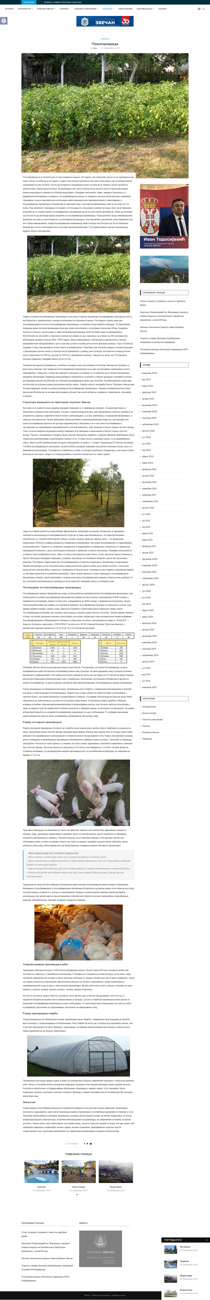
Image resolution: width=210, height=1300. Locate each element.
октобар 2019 (149, 649)
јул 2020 (146, 591)
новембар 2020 (149, 565)
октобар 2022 (149, 418)
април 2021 (147, 533)
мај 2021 (146, 527)
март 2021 (147, 540)
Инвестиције (78, 1187)
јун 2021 (146, 520)
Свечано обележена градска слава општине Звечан (47, 1258)
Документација (144, 9)
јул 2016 (146, 681)
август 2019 (148, 662)
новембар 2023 (149, 373)
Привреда (107, 9)
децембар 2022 (149, 405)
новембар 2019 (149, 642)
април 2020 (148, 610)
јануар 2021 (148, 553)
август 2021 (148, 508)
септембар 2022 (150, 424)
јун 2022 (146, 444)
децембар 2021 (149, 482)
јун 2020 (146, 597)
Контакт (163, 9)
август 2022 (148, 431)
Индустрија (116, 1187)
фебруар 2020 (149, 623)
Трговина (185, 1246)
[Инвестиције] (79, 1171)
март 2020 (147, 617)
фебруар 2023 (149, 392)
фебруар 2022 (149, 469)
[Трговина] (170, 1249)
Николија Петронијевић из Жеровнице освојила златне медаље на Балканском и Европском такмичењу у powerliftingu (164, 316)
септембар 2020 (150, 578)
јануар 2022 (148, 476)
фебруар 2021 (149, 546)
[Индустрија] (116, 1171)
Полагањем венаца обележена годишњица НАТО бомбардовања (77, 2)
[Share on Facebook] (84, 1144)
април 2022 (148, 456)
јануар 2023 (148, 399)
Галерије (64, 9)
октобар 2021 (149, 495)
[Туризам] (41, 1171)
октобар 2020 (149, 572)
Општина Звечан (45, 9)
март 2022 (147, 463)
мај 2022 (146, 450)
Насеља (146, 726)
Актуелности (24, 9)
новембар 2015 (149, 687)
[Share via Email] (91, 1144)
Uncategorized (149, 707)
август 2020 (148, 585)
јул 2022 (146, 437)
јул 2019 (146, 668)
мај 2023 (146, 379)
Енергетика (186, 1290)
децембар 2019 (149, 636)
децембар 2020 (149, 559)
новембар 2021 (149, 488)
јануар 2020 (148, 629)
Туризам (41, 1187)
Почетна (9, 9)
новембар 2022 (149, 411)
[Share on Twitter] (87, 1144)
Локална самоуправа (85, 9)
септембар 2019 (150, 655)
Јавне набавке (125, 9)
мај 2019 (146, 674)
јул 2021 (146, 514)
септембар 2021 (150, 501)
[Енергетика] (170, 1293)
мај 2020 (146, 604)
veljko (95, 48)
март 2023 (147, 386)
